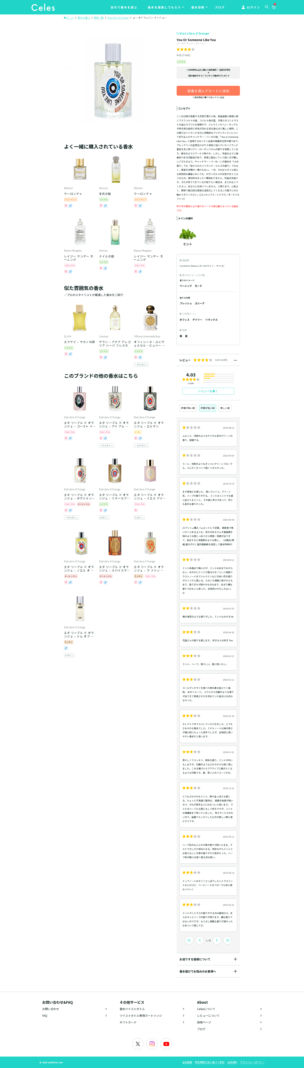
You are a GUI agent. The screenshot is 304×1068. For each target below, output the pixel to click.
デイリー (197, 319)
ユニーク (200, 303)
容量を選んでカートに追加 (208, 90)
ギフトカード (128, 1022)
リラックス (211, 319)
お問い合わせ (50, 1009)
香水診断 (198, 7)
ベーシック (186, 286)
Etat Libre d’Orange (194, 33)
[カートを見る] (274, 7)
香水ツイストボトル (132, 1009)
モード (198, 286)
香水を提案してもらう (164, 7)
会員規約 (232, 1062)
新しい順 (225, 408)
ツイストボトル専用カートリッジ (141, 1015)
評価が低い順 (207, 408)
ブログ (220, 7)
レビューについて (208, 1015)
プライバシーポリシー (252, 1062)
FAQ (44, 1015)
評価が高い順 (188, 408)
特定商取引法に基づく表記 (209, 1062)
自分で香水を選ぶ (124, 7)
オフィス (184, 319)
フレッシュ (186, 303)
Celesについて (206, 1009)
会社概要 (187, 1062)
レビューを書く (208, 391)
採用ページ (204, 1022)
